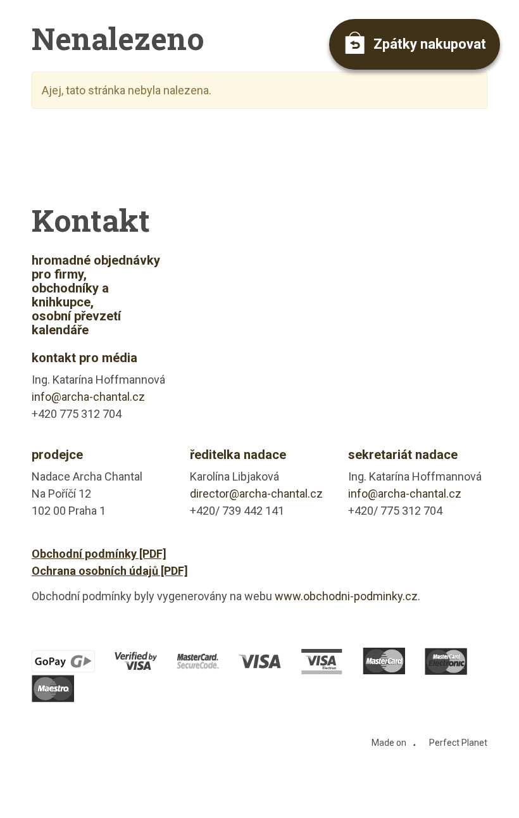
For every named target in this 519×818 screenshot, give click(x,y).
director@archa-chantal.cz (256, 493)
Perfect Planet (458, 743)
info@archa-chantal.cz (88, 396)
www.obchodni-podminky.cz (346, 596)
